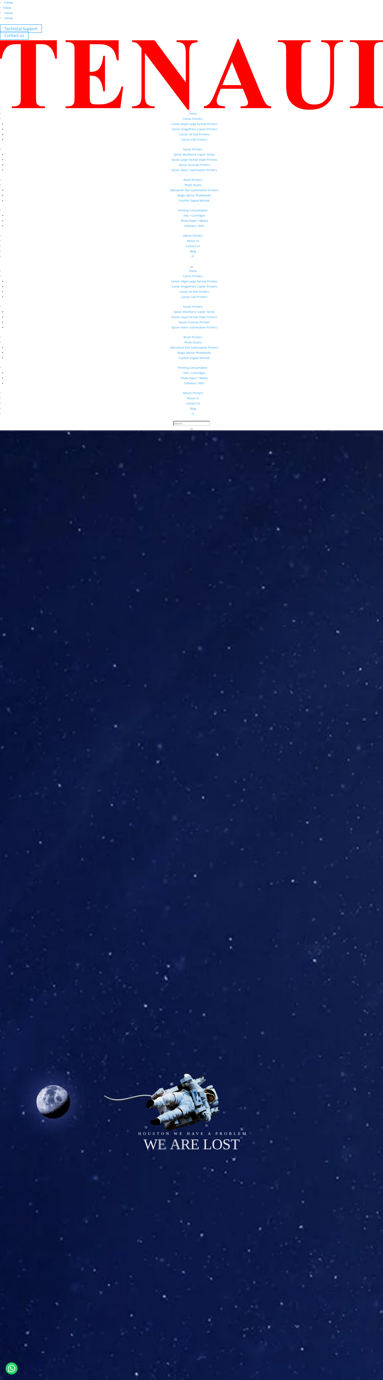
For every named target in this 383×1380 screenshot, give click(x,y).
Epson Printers (193, 149)
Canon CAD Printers (194, 139)
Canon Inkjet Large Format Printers (194, 124)
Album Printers (193, 236)
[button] (12, 1368)
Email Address (21, 727)
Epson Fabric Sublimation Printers (194, 170)
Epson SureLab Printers (194, 165)
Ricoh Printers (193, 180)
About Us (193, 241)
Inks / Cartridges (194, 215)
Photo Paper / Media (194, 221)
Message (18, 748)
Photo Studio (193, 185)
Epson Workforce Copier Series (194, 154)
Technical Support (21, 28)
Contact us (14, 35)
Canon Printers (193, 119)
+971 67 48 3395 (58, 487)
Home (193, 113)
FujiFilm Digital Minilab (194, 200)
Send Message (32, 757)
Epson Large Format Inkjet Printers (194, 160)
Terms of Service (135, 770)
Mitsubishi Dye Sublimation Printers (194, 190)
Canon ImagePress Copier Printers (194, 129)
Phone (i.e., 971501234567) (29, 735)
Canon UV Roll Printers (194, 134)
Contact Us (193, 246)
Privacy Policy (110, 770)
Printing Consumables (193, 210)
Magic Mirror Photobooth (194, 195)
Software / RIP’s (194, 226)
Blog (193, 251)
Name (16, 719)
